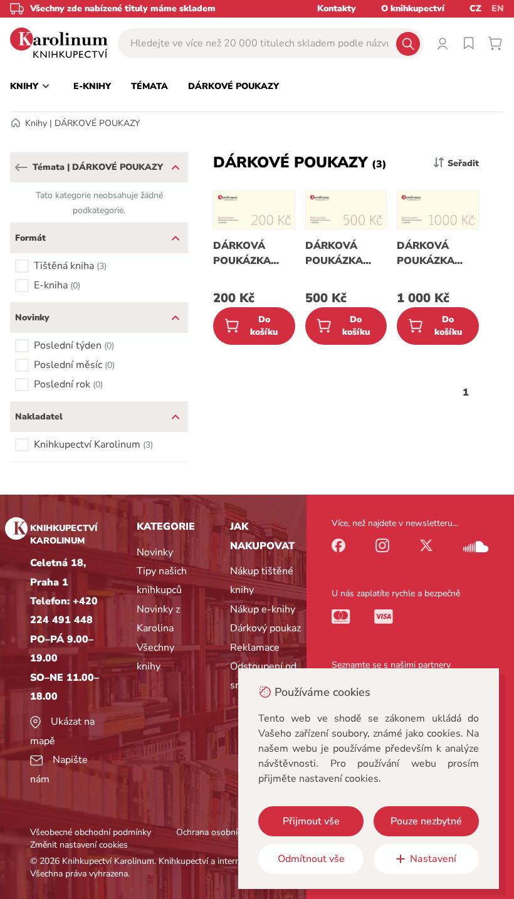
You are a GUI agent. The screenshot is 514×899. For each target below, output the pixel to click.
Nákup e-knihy (262, 609)
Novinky (155, 552)
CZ (475, 8)
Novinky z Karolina (158, 618)
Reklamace (255, 648)
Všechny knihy (155, 657)
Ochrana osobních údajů (223, 832)
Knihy (36, 123)
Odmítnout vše (311, 859)
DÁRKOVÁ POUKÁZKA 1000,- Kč (425, 253)
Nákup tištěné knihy (261, 580)
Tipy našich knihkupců (162, 580)
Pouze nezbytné (426, 821)
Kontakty (336, 8)
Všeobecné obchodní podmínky (90, 832)
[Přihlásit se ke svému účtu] (442, 43)
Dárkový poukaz (265, 628)
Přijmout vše (311, 821)
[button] (21, 167)
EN (497, 8)
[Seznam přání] (469, 43)
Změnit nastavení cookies (79, 845)
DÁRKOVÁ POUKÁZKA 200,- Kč (242, 253)
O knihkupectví (412, 8)
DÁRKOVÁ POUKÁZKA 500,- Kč (334, 253)
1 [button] (466, 392)
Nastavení (433, 859)
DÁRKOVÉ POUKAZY (97, 123)
